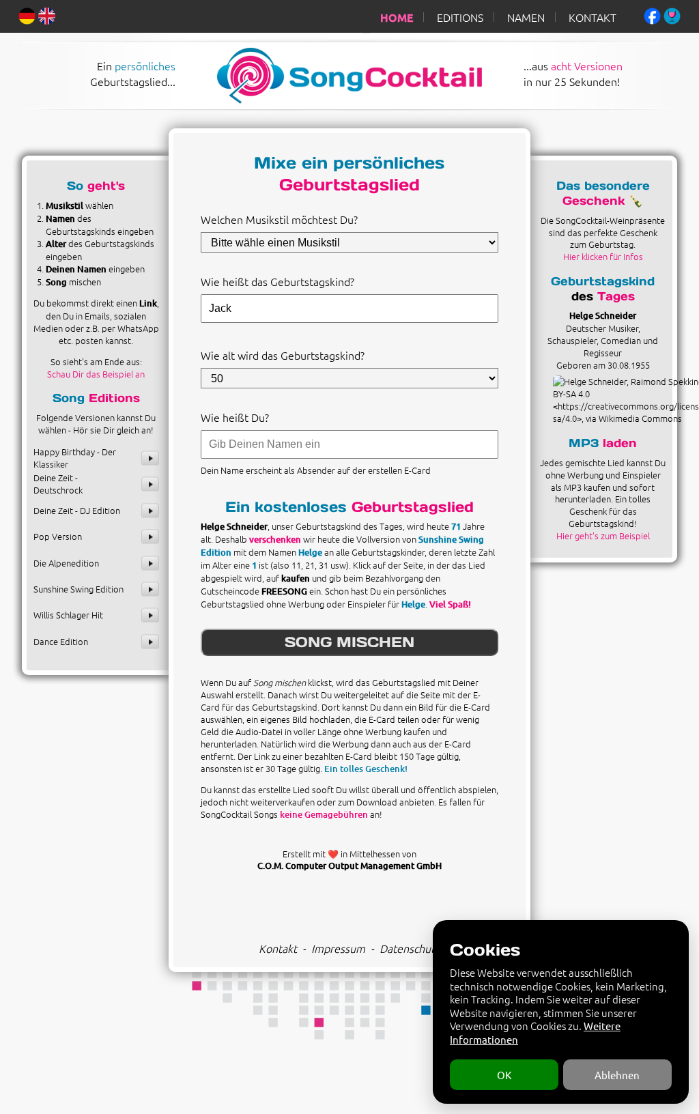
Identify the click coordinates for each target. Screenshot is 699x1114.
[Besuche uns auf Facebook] (652, 14)
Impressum (338, 948)
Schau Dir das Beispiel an (96, 373)
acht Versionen (587, 65)
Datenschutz (410, 948)
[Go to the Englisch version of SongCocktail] (46, 14)
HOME (396, 17)
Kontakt (278, 948)
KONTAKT (592, 17)
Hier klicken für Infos (603, 256)
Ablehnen (617, 1074)
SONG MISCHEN (349, 642)
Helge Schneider (602, 315)
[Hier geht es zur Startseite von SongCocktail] (334, 100)
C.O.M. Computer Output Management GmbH (349, 865)
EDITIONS (460, 17)
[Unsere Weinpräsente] (672, 14)
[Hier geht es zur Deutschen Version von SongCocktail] (26, 14)
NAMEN (526, 17)
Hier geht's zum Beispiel (603, 535)
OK (504, 1074)
